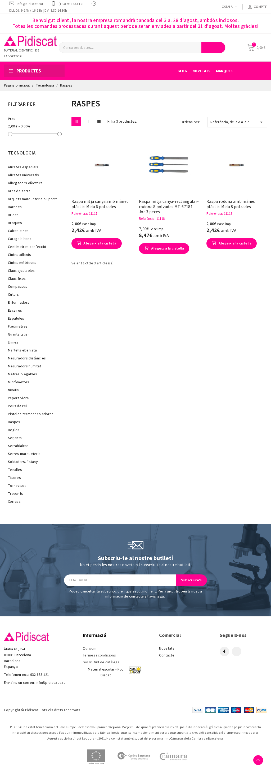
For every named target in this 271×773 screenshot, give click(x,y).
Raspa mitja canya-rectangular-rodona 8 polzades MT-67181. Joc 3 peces (169, 206)
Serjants (15, 438)
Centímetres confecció (27, 247)
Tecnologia (21, 153)
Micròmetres (18, 382)
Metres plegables (22, 374)
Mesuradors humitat (24, 366)
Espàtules (16, 318)
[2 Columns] (87, 121)
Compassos (18, 286)
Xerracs (14, 501)
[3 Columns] (76, 121)
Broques (15, 223)
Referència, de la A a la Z (237, 122)
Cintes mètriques (22, 262)
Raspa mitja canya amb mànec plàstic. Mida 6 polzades (99, 204)
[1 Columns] (98, 121)
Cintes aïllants (19, 254)
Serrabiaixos (18, 446)
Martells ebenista (22, 350)
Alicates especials (23, 167)
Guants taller (18, 334)
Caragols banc (19, 239)
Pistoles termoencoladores (31, 414)
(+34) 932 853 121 (71, 4)
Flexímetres (18, 326)
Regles (14, 430)
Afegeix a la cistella (99, 243)
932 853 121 (39, 674)
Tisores (14, 477)
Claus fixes (17, 278)
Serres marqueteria (24, 454)
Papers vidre (18, 398)
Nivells (13, 390)
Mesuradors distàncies (27, 358)
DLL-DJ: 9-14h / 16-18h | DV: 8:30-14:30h (38, 10)
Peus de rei (17, 406)
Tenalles (15, 470)
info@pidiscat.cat (30, 4)
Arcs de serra (19, 191)
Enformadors (18, 302)
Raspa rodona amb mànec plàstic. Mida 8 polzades (230, 204)
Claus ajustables (21, 270)
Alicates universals (23, 175)
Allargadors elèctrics (25, 183)
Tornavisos (17, 485)
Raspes (14, 422)
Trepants (15, 493)
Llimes (13, 342)
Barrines (15, 207)
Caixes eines (18, 231)
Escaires (15, 310)
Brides (13, 215)
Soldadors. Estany (23, 462)
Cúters (13, 294)
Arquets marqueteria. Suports (32, 199)
